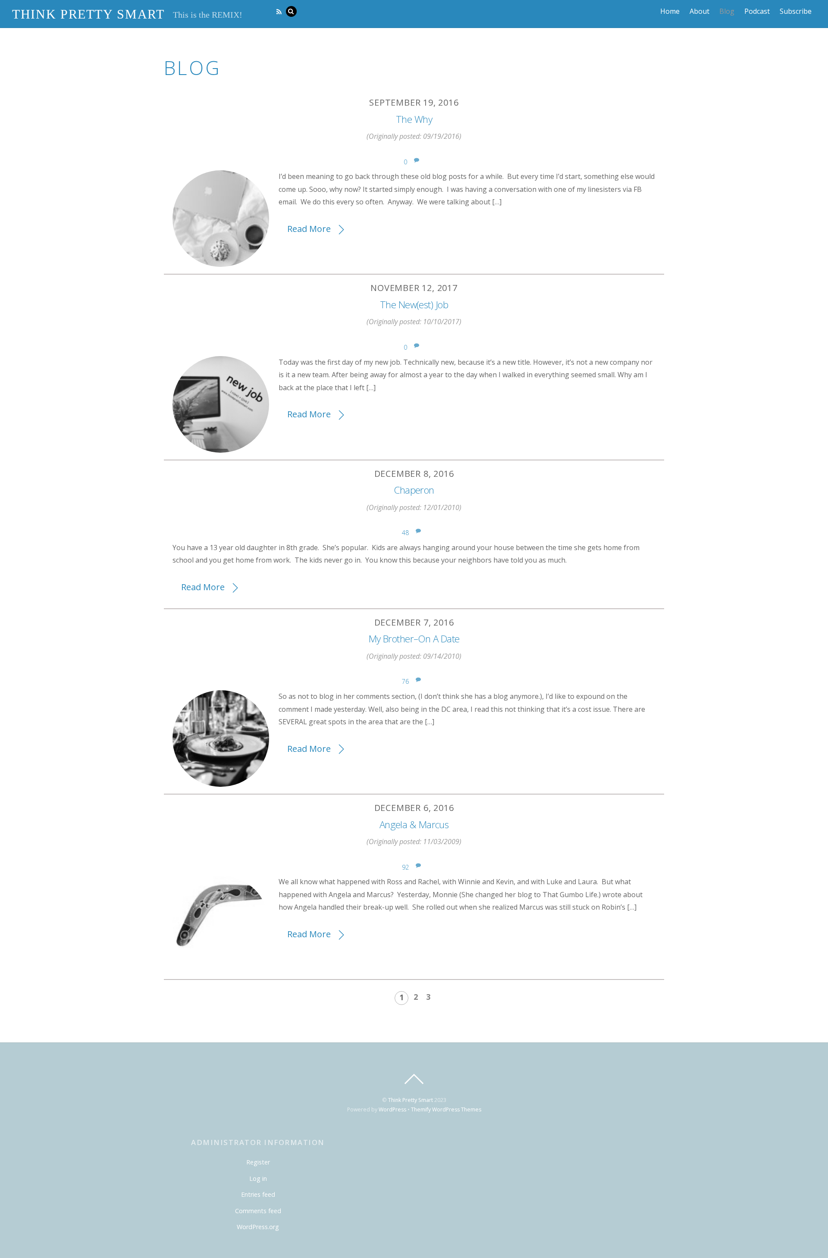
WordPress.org (258, 1227)
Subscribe (796, 11)
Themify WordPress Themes (446, 1109)
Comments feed (258, 1211)
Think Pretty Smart (410, 1100)
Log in (258, 1178)
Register (258, 1162)
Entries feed (258, 1194)
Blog (726, 11)
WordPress (392, 1109)
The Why (414, 119)
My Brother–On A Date (414, 638)
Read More (309, 229)
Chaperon (414, 490)
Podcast (757, 11)
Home (670, 11)
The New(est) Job (414, 304)
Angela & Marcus (414, 824)
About (699, 11)
